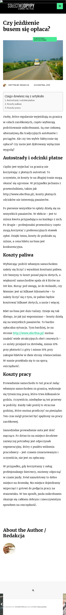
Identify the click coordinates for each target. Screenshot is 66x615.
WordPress (21, 607)
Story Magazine (39, 607)
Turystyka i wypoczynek (40, 39)
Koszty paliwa (14, 103)
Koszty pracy (14, 107)
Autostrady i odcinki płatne (21, 100)
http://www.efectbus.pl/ (28, 333)
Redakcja (24, 85)
